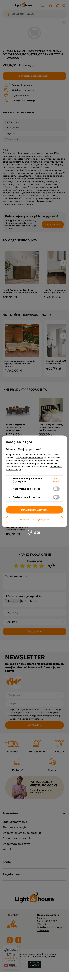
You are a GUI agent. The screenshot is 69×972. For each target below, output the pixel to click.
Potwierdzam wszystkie (34, 510)
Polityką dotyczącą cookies (29, 457)
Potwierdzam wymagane (34, 519)
